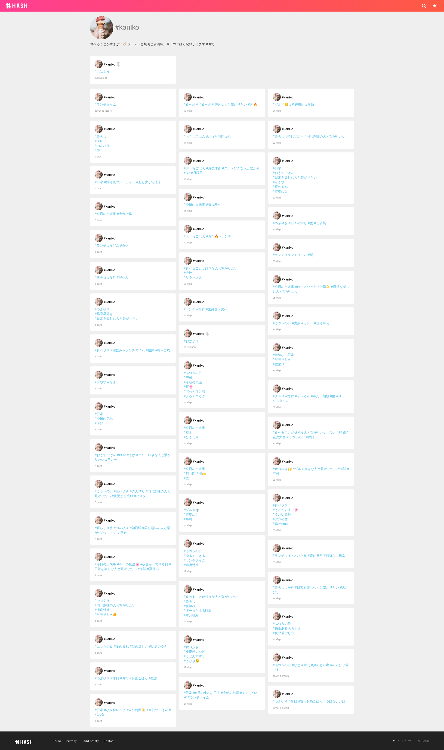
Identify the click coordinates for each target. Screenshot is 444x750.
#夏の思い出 (320, 665)
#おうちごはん (105, 455)
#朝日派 (135, 528)
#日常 (99, 182)
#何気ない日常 (283, 355)
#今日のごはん (157, 710)
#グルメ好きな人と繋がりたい (315, 469)
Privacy (71, 741)
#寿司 (124, 678)
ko (409, 740)
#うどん (113, 245)
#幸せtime (280, 524)
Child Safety (90, 741)
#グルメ (278, 396)
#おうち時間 (215, 136)
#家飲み (116, 350)
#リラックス (193, 277)
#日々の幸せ (298, 223)
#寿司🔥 (212, 236)
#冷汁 (188, 273)
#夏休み (153, 569)
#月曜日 (197, 173)
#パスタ (140, 496)
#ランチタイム (105, 104)
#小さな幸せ (117, 532)
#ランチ (100, 245)
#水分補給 (191, 615)
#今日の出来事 (105, 214)
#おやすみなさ (105, 382)
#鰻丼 (150, 350)
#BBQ (99, 141)
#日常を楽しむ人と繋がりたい (117, 318)
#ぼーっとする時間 (198, 610)
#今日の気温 (104, 418)
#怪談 (153, 678)
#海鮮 (99, 423)
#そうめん (302, 396)
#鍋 (129, 214)
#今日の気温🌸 (128, 564)
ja (402, 740)
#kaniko (109, 64)
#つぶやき (102, 309)
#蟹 (97, 150)
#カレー (307, 323)
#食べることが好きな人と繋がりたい (210, 268)
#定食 (121, 214)
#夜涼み (189, 606)
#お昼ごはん (139, 678)
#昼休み (123, 277)
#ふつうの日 (104, 491)
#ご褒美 (320, 223)
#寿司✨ (324, 287)
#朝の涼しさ (139, 646)
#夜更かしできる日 (154, 564)
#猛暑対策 (191, 565)
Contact (109, 741)
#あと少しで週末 (148, 182)
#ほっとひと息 (194, 391)
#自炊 (124, 245)
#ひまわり (191, 437)
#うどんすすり (194, 656)
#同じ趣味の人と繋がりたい (115, 605)
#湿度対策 (102, 610)
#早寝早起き (104, 314)
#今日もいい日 (334, 701)
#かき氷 (278, 182)
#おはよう (102, 71)
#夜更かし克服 (122, 496)
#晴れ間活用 (294, 136)
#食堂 (111, 277)
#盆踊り (278, 364)
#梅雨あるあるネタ (287, 628)
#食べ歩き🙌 (282, 469)
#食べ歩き (102, 350)
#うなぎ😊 (191, 661)
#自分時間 (321, 323)
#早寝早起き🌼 (106, 614)
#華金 (188, 432)
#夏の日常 (315, 556)
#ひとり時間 (336, 432)
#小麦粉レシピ (115, 710)
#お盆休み (213, 168)
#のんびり (102, 146)
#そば (131, 455)
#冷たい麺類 (320, 396)
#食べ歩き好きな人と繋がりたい (223, 104)
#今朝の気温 (193, 382)
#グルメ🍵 (191, 510)
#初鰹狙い (296, 104)
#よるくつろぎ (194, 396)
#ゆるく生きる (194, 556)
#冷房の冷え (158, 646)
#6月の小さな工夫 (206, 693)
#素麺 (309, 104)
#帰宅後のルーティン (119, 182)
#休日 (115, 678)
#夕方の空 (280, 519)
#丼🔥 (252, 104)
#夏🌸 (188, 387)
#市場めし (191, 514)
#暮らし (100, 136)
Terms (57, 741)
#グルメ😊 (280, 104)
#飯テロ (100, 277)
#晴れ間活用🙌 (195, 473)
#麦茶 (296, 323)
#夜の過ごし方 (283, 633)
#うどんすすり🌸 (285, 510)
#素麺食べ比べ (216, 309)
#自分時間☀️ (135, 710)
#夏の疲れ (121, 646)
